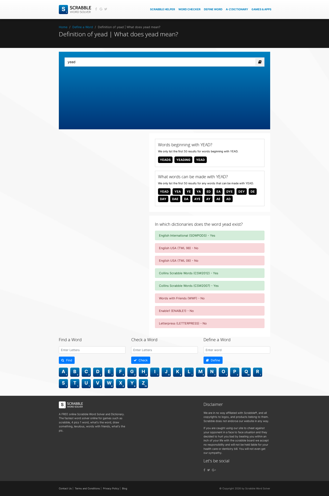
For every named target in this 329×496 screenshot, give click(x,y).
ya (198, 191)
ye (189, 191)
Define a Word (82, 27)
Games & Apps (261, 9)
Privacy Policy (111, 488)
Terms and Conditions (87, 488)
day (163, 199)
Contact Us (65, 488)
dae (175, 199)
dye (229, 191)
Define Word (213, 9)
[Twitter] (208, 470)
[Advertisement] (164, 95)
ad (228, 199)
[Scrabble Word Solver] (75, 9)
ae (218, 199)
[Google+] (214, 470)
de (253, 191)
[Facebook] (204, 470)
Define (214, 360)
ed (209, 191)
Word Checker (189, 9)
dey (241, 191)
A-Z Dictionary (237, 9)
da (186, 199)
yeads (165, 160)
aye (197, 199)
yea (177, 191)
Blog (124, 488)
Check (142, 360)
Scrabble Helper (162, 9)
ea (218, 191)
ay (208, 199)
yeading (183, 160)
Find (68, 360)
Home (63, 27)
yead (200, 160)
